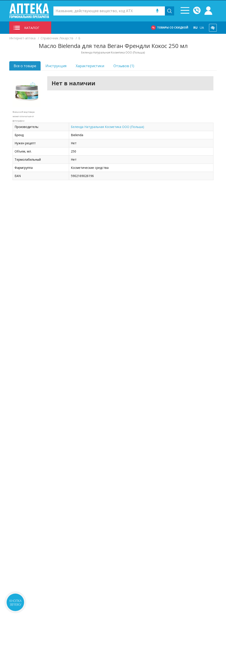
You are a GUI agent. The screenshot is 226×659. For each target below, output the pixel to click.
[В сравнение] (32, 84)
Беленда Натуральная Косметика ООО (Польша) (107, 127)
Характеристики (90, 65)
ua (202, 27)
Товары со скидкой (172, 27)
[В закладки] (32, 93)
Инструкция (55, 65)
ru (195, 27)
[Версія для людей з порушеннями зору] (213, 28)
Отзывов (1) (123, 65)
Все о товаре (25, 65)
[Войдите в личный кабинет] (208, 10)
